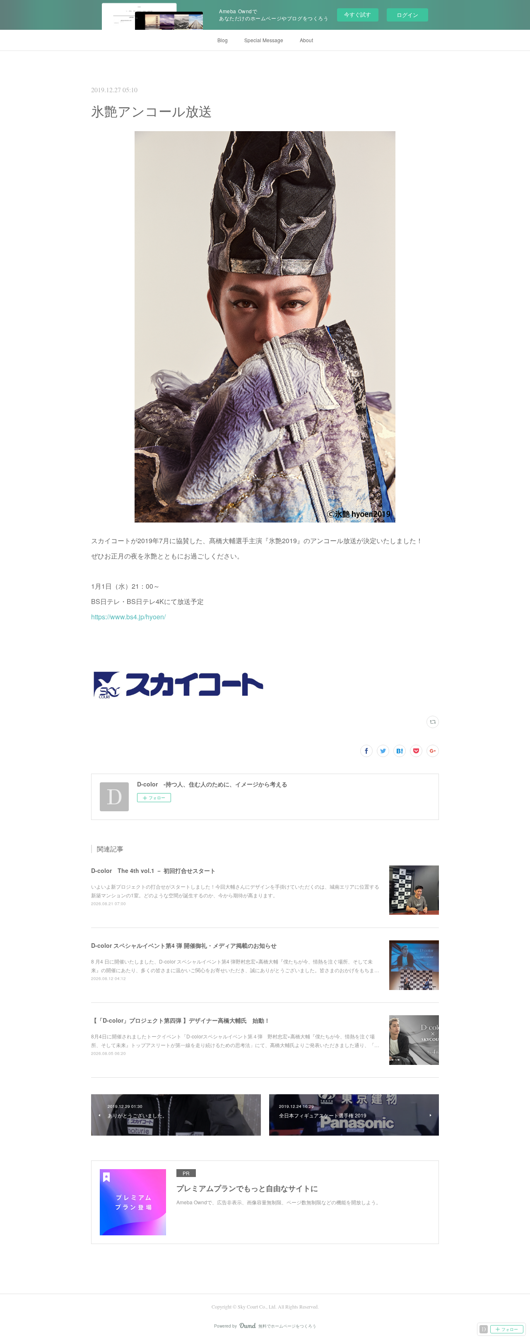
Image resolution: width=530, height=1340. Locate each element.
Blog (222, 39)
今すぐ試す (357, 14)
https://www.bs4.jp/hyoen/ (128, 616)
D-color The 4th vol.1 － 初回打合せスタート (153, 870)
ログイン (407, 15)
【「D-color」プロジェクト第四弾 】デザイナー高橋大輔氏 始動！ (180, 1020)
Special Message (263, 39)
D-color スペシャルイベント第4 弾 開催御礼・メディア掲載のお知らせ (184, 945)
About (306, 39)
